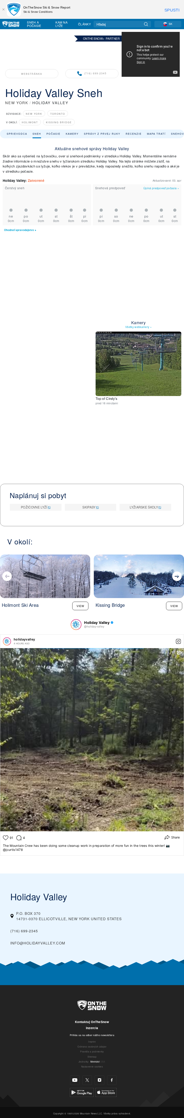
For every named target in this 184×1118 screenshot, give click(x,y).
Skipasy (88, 507)
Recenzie (134, 133)
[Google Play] (82, 1091)
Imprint (92, 1041)
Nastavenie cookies (92, 1066)
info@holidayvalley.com (37, 943)
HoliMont (30, 122)
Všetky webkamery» (138, 327)
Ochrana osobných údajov (91, 1046)
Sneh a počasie (34, 24)
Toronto (57, 113)
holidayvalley (24, 639)
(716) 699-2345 (95, 73)
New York (34, 113)
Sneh (37, 133)
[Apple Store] (106, 1091)
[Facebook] (112, 1080)
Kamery (72, 133)
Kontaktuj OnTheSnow (92, 1022)
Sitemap (92, 1056)
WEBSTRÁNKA (31, 73)
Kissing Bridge (59, 122)
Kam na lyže (61, 24)
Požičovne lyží (34, 507)
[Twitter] (87, 1080)
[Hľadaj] (146, 24)
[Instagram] (99, 1080)
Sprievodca (17, 133)
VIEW (80, 606)
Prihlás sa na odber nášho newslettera (92, 1035)
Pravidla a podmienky (92, 1051)
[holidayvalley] (7, 641)
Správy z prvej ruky (102, 133)
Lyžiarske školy (144, 507)
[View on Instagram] (178, 641)
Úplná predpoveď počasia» (161, 188)
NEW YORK (16, 102)
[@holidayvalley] (76, 624)
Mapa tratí (156, 133)
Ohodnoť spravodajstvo (19, 230)
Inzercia (92, 1028)
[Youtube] (75, 1080)
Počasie (53, 133)
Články (84, 24)
